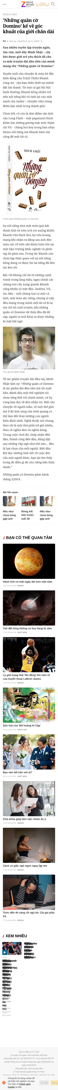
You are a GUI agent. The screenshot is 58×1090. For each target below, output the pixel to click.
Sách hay (10, 14)
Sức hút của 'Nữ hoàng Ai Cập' (22, 725)
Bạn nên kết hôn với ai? (17, 772)
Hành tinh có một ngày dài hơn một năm (27, 581)
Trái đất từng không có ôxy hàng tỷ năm (27, 628)
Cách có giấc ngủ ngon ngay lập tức (25, 866)
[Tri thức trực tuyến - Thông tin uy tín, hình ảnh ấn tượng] (35, 4)
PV (4, 41)
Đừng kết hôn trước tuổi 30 (27, 515)
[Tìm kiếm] (53, 4)
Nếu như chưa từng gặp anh (9, 515)
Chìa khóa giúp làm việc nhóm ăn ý (24, 819)
